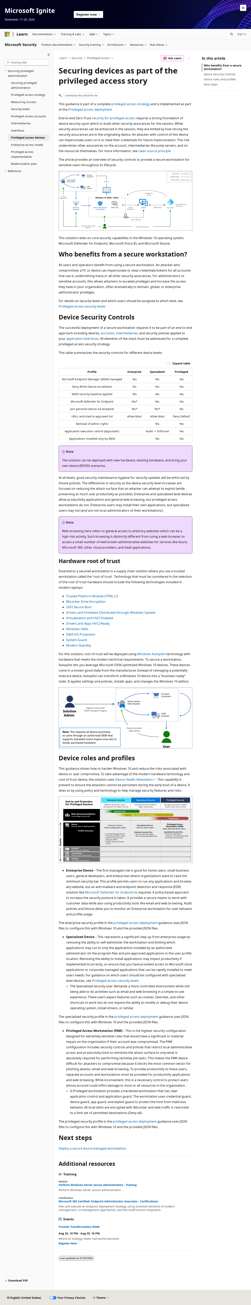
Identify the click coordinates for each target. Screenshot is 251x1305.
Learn (63, 58)
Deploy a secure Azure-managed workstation (92, 1148)
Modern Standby (78, 645)
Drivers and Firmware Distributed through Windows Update (110, 612)
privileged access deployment (135, 923)
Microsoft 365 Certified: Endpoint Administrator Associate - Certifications (108, 1201)
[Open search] (232, 34)
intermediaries (127, 333)
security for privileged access (113, 118)
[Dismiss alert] (243, 8)
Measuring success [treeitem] (23, 102)
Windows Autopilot (151, 654)
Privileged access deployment (90, 109)
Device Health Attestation (134, 779)
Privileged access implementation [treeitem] (22, 154)
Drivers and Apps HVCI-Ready (88, 623)
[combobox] (27, 62)
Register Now (68, 1243)
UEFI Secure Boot (79, 607)
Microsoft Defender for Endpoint (109, 892)
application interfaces (82, 338)
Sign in (241, 34)
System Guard (76, 640)
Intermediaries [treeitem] (21, 123)
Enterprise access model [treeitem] (27, 145)
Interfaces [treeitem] (17, 130)
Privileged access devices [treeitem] (28, 137)
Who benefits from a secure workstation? (222, 67)
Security (77, 58)
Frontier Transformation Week (79, 1227)
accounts (107, 333)
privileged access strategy (130, 104)
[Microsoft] (7, 34)
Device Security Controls (220, 74)
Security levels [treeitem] (20, 109)
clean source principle (154, 151)
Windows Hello (77, 629)
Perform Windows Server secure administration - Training (98, 1185)
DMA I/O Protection (80, 634)
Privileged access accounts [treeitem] (28, 116)
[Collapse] (48, 55)
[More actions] (189, 58)
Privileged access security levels (82, 306)
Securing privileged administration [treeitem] (24, 85)
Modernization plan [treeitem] (24, 164)
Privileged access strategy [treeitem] (28, 95)
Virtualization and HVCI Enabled (89, 618)
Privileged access (98, 58)
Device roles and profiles (220, 79)
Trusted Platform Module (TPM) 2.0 (92, 596)
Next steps (211, 84)
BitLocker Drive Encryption (85, 601)
